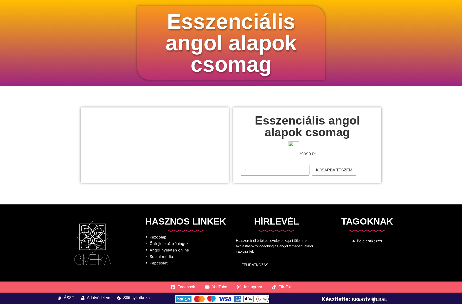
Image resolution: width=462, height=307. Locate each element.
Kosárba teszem (334, 170)
